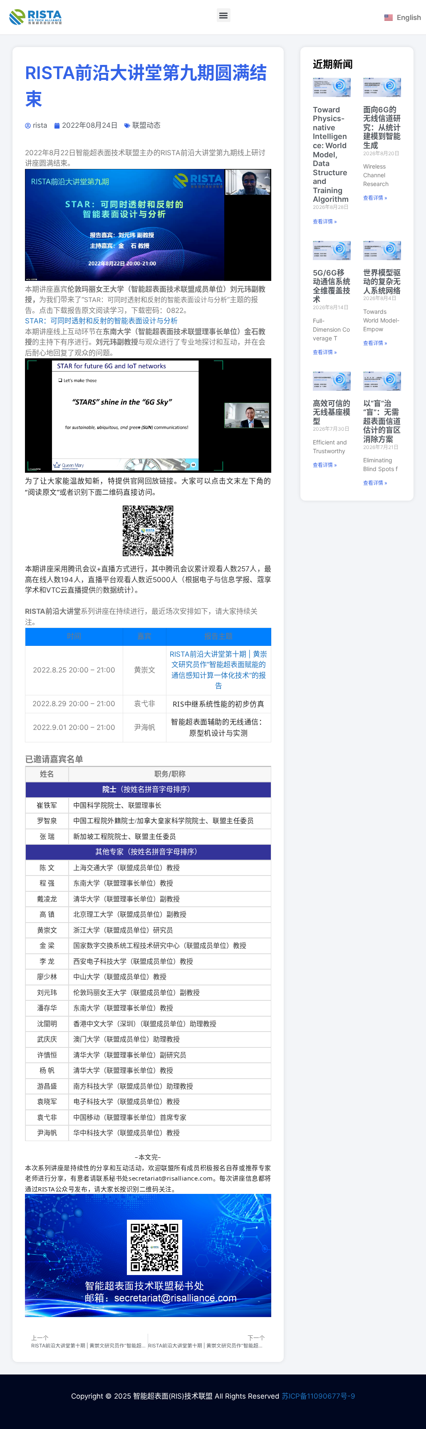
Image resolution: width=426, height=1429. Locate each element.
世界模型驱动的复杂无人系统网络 (382, 281)
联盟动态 (146, 125)
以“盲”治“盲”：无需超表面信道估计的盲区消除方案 (382, 421)
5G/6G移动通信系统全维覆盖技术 (331, 286)
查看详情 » (325, 221)
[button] (223, 15)
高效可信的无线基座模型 (331, 412)
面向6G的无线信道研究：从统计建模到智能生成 (382, 127)
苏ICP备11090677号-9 (318, 1396)
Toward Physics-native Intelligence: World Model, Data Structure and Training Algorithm (331, 154)
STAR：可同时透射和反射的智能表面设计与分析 (101, 321)
